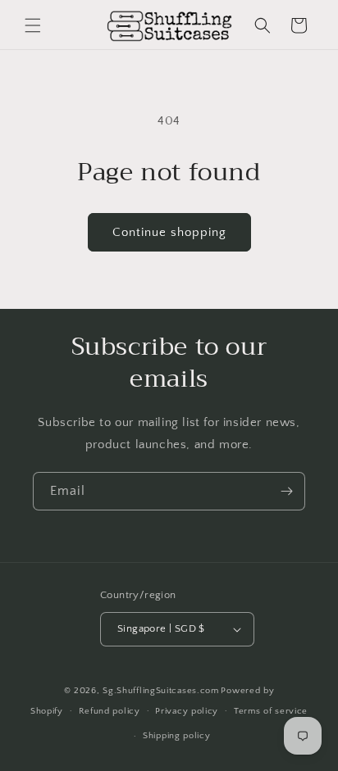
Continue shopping (169, 232)
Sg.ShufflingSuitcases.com (161, 691)
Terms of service (271, 711)
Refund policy (109, 711)
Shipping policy (177, 736)
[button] (33, 25)
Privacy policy (186, 711)
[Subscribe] (286, 491)
